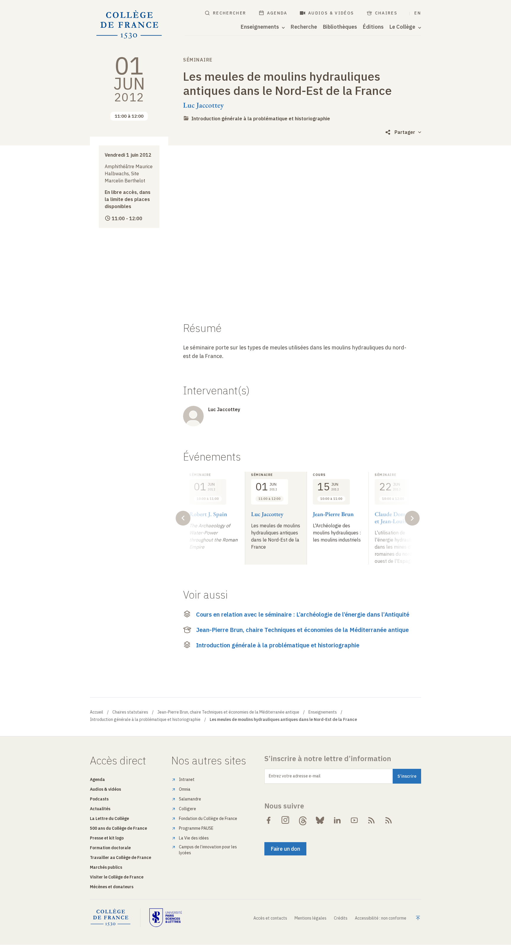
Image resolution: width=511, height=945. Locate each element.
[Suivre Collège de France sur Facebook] (268, 820)
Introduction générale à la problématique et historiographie (260, 118)
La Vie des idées (194, 838)
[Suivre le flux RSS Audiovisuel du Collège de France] (388, 820)
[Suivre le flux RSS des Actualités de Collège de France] (371, 820)
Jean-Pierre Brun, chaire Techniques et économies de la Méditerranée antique (302, 630)
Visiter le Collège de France (116, 877)
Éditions (373, 27)
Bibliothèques (340, 27)
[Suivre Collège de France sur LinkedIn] (337, 820)
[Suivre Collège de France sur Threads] (303, 820)
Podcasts (99, 799)
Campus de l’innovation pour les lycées (208, 849)
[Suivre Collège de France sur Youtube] (354, 820)
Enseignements (322, 712)
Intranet (187, 779)
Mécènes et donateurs (111, 886)
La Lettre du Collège (109, 818)
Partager (404, 132)
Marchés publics (106, 867)
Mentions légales (310, 918)
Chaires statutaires (130, 712)
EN (417, 13)
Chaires (386, 13)
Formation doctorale (110, 847)
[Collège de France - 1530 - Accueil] (129, 25)
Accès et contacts (270, 918)
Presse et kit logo (107, 838)
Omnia (184, 789)
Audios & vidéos (331, 13)
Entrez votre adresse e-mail (295, 776)
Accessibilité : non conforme (380, 918)
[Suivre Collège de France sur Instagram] (286, 820)
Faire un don (285, 848)
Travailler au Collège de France (120, 857)
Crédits (340, 918)
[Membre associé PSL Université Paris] (165, 917)
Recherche (304, 27)
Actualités (100, 808)
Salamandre (190, 799)
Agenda (277, 13)
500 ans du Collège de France (118, 828)
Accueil (96, 712)
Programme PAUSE (196, 828)
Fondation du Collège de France (208, 818)
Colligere (187, 808)
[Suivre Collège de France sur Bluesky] (320, 820)
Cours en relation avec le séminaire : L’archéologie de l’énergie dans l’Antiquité (302, 614)
